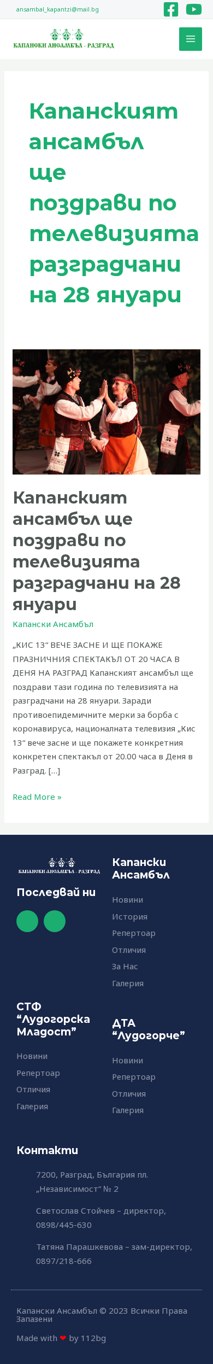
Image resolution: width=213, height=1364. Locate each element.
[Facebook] (171, 9)
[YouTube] (194, 9)
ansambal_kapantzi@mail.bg (57, 9)
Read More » (37, 796)
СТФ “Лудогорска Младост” (53, 1019)
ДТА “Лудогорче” (148, 1029)
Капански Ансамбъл (53, 623)
